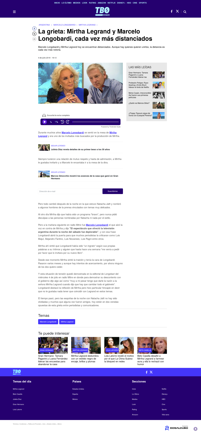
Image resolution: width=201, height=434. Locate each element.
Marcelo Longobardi (73, 132)
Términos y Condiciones (20, 424)
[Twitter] (34, 34)
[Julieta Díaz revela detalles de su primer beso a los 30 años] (44, 148)
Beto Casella (145, 350)
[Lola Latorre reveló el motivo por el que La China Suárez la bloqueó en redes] (119, 345)
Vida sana (165, 414)
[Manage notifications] (195, 429)
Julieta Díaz (17, 399)
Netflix (112, 2)
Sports (143, 2)
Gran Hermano (46, 350)
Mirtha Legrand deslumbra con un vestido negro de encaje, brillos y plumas (85, 358)
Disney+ (121, 2)
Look (84, 2)
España (75, 394)
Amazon (102, 2)
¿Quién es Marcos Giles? (139, 103)
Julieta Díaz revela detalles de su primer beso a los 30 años (80, 149)
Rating (92, 2)
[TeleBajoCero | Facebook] (172, 11)
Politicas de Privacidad (34, 424)
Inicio (57, 2)
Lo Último (66, 2)
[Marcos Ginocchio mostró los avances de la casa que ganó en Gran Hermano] (44, 175)
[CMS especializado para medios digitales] (167, 428)
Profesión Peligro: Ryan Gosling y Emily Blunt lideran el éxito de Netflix (139, 85)
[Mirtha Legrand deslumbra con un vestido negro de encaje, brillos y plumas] (86, 345)
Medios (76, 2)
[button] (112, 191)
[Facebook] (34, 28)
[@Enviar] (34, 39)
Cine (135, 2)
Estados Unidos (78, 389)
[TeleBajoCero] (56, 372)
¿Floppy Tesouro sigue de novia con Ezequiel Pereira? (140, 114)
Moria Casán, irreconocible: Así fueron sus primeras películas (140, 95)
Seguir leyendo (58, 145)
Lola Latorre (112, 350)
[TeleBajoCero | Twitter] (177, 11)
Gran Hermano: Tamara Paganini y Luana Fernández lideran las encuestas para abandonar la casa (140, 77)
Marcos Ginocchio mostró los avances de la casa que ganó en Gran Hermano (84, 177)
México (75, 399)
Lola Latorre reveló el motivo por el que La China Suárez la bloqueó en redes (119, 358)
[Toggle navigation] (14, 11)
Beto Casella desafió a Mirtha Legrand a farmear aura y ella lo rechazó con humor (150, 360)
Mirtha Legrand (67, 321)
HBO (129, 2)
